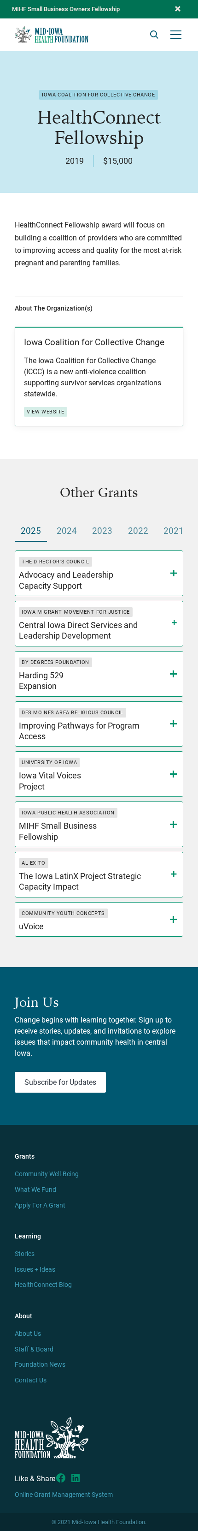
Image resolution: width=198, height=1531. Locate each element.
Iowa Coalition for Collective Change (98, 95)
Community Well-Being (47, 1174)
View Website (45, 412)
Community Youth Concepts (63, 913)
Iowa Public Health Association (68, 813)
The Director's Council (55, 562)
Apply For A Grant (40, 1205)
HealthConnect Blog (43, 1285)
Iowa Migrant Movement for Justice (75, 612)
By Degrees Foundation (55, 662)
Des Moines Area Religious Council (72, 713)
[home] (51, 34)
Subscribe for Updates (60, 1082)
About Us (28, 1334)
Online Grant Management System (64, 1495)
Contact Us (31, 1380)
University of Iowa (49, 763)
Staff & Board (34, 1349)
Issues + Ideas (35, 1270)
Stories (25, 1254)
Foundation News (40, 1365)
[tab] (31, 532)
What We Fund (35, 1190)
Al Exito (33, 863)
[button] (177, 9)
